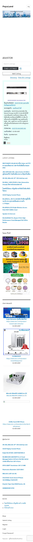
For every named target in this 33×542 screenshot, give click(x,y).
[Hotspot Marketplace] (16, 254)
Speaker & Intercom (9, 214)
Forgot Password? (8, 533)
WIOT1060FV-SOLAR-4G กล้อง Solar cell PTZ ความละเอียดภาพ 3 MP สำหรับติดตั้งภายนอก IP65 (16, 165)
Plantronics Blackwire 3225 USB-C (13, 469)
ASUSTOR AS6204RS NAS (19, 128)
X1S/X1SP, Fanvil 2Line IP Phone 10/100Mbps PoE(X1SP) (13, 479)
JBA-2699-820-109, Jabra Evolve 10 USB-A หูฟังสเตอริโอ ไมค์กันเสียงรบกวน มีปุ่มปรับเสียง (16, 173)
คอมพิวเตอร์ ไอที (17, 108)
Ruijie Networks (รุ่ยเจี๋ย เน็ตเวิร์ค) (16, 319)
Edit (5, 143)
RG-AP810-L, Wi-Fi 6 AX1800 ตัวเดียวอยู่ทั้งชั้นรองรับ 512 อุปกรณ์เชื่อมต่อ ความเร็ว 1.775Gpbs (16, 201)
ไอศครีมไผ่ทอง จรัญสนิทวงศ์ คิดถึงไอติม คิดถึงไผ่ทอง (16, 190)
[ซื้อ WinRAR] (16, 241)
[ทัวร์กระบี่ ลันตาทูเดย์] (16, 268)
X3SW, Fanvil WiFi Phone (16, 422)
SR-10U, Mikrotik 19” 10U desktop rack (15, 178)
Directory (13, 77)
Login (4, 529)
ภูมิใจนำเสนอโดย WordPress (15, 538)
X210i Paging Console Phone (12, 195)
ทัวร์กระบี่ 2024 (8, 508)
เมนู (28, 6)
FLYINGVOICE (16, 356)
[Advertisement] (16, 35)
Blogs (4, 516)
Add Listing (16, 73)
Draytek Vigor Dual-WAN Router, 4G (14, 484)
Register (5, 524)
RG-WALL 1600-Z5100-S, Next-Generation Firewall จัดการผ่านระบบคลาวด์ (16, 183)
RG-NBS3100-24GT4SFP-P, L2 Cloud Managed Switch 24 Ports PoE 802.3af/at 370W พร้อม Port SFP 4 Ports (15, 459)
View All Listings (24, 77)
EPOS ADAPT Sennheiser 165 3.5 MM (14, 465)
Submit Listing (7, 520)
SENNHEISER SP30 (8, 488)
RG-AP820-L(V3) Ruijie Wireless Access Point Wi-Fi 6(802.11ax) (15, 209)
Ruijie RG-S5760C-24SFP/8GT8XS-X (14, 453)
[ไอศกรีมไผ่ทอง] (16, 284)
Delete (8, 143)
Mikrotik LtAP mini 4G (9, 473)
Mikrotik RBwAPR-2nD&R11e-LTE (16, 393)
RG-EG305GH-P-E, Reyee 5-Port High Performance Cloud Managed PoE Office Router (15, 220)
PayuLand (8, 6)
